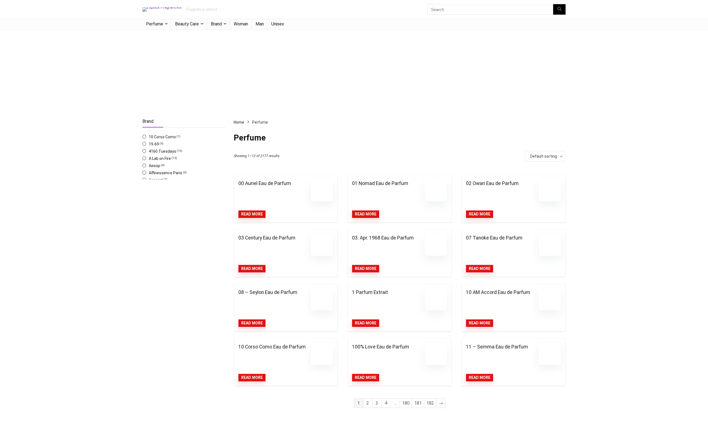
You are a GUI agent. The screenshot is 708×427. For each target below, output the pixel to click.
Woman (241, 24)
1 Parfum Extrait (370, 292)
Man (260, 24)
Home (239, 122)
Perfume (154, 24)
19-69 (154, 144)
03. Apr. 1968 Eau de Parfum (383, 238)
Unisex (277, 24)
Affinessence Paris (165, 173)
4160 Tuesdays (162, 151)
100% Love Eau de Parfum (380, 347)
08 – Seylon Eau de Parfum (267, 292)
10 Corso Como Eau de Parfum (272, 347)
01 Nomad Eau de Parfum (380, 183)
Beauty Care (187, 24)
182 (430, 403)
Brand (216, 24)
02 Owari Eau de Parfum (492, 183)
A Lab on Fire (160, 158)
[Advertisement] (354, 71)
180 (406, 403)
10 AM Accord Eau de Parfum (498, 292)
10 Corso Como (162, 137)
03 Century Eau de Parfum (266, 238)
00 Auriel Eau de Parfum (264, 183)
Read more (252, 214)
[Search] (559, 9)
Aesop (154, 165)
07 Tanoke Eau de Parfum (494, 238)
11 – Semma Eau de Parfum (497, 347)
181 (418, 403)
